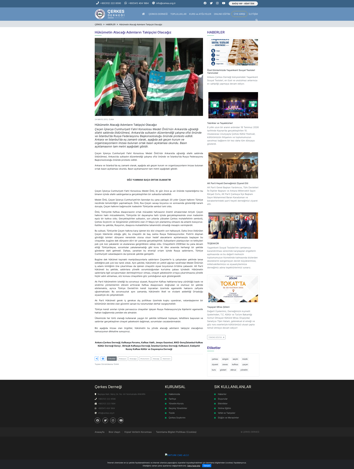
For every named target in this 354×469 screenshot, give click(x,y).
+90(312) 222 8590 (110, 3)
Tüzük (172, 413)
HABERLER (216, 32)
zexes (225, 364)
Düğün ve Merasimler (228, 417)
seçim (235, 359)
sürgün (225, 359)
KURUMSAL (175, 386)
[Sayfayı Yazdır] (103, 358)
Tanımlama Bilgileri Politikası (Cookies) (176, 432)
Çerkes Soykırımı (177, 417)
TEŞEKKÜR (213, 243)
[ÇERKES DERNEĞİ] (110, 13)
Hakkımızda (174, 394)
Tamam (206, 465)
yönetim (244, 370)
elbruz (233, 370)
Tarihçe (172, 398)
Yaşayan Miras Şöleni (218, 307)
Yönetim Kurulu (176, 403)
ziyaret (215, 364)
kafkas (235, 364)
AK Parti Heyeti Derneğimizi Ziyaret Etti (227, 183)
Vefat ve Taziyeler (226, 413)
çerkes (215, 359)
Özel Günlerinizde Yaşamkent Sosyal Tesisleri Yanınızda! (231, 71)
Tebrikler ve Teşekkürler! (220, 123)
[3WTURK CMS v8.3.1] (177, 455)
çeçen (245, 364)
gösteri (223, 370)
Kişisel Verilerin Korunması (138, 432)
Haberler (222, 394)
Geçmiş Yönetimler (178, 408)
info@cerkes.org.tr (166, 3)
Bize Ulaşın (114, 432)
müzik (245, 359)
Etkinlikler (223, 403)
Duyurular (223, 398)
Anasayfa (99, 432)
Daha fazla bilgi (193, 466)
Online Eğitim (224, 408)
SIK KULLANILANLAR (232, 386)
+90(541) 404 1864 (138, 3)
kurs (214, 370)
